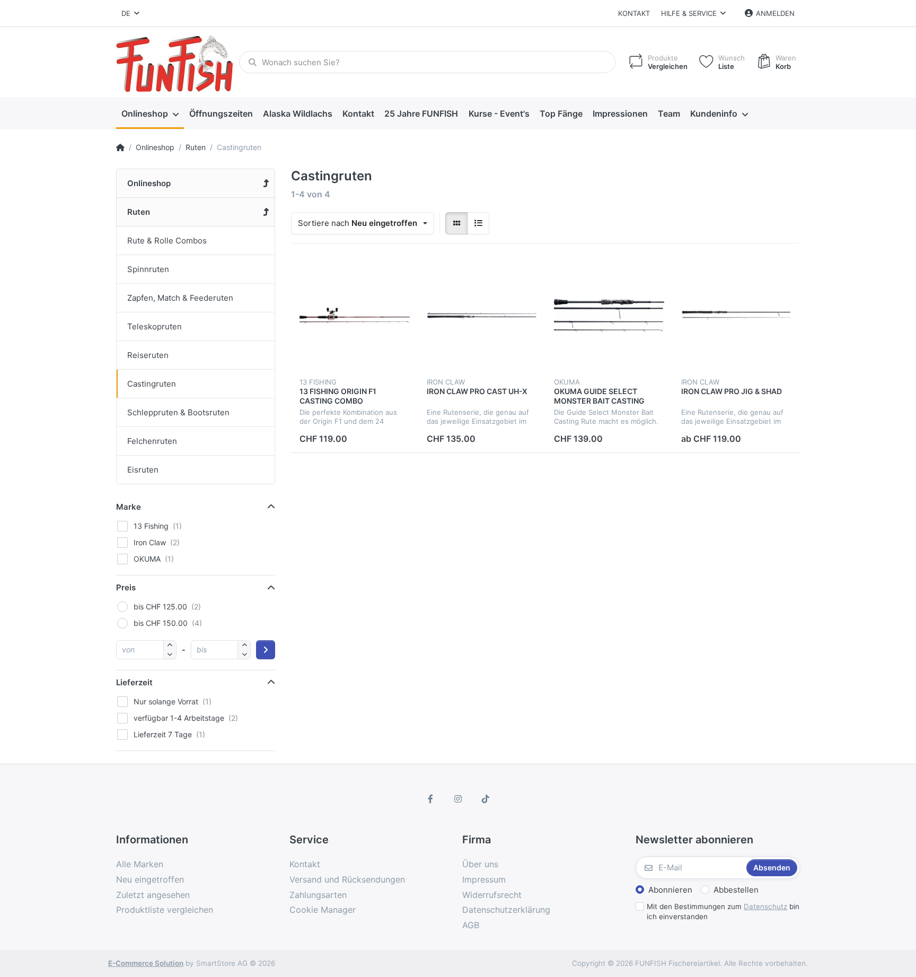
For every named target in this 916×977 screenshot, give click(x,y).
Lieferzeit (134, 682)
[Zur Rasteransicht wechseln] (456, 223)
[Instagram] (458, 798)
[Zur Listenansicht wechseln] (478, 223)
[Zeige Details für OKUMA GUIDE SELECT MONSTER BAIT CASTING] (609, 315)
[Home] (120, 147)
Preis (126, 587)
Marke (128, 507)
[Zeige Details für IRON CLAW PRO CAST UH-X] (482, 315)
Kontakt (634, 13)
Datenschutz (765, 906)
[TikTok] (485, 798)
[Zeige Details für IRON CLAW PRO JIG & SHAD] (736, 315)
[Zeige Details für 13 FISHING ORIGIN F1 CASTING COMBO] (355, 315)
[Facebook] (431, 798)
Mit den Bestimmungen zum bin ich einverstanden (723, 911)
